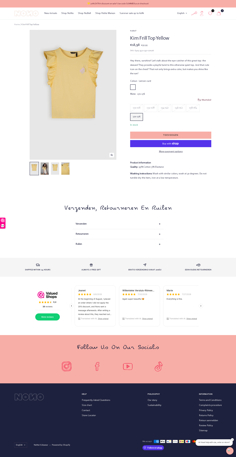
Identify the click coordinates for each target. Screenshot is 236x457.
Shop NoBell (84, 13)
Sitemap (203, 430)
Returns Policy (206, 415)
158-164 (193, 108)
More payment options (171, 151)
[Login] (202, 13)
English (180, 13)
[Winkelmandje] (219, 13)
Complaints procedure (210, 405)
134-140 (165, 108)
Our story (152, 400)
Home (17, 24)
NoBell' (133, 31)
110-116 (136, 108)
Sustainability (154, 405)
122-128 (150, 108)
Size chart (87, 405)
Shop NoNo (67, 13)
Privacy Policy (206, 410)
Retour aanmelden (208, 420)
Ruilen (79, 244)
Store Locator (89, 415)
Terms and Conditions (210, 400)
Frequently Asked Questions (96, 400)
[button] (230, 451)
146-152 (179, 108)
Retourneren (82, 234)
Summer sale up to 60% (132, 13)
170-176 (136, 117)
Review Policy (206, 425)
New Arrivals (50, 13)
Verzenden (81, 224)
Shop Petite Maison (105, 13)
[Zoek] (194, 13)
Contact (86, 410)
